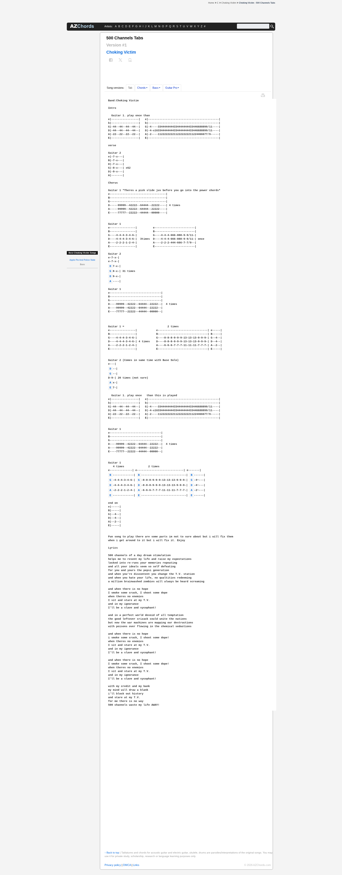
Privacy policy (113, 864)
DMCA (127, 864)
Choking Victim (121, 52)
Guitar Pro (171, 87)
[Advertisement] (82, 85)
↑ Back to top (112, 852)
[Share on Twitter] (120, 60)
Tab (130, 87)
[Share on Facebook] (110, 60)
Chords (141, 87)
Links (136, 864)
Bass (155, 87)
